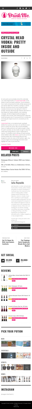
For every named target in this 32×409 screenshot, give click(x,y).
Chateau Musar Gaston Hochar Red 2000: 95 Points (16, 169)
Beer (2, 339)
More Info (15, 151)
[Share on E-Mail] (30, 58)
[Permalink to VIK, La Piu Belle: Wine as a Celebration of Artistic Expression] (27, 379)
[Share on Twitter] (24, 58)
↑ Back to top (16, 406)
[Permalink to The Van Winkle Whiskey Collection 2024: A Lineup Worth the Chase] (19, 367)
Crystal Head (4, 123)
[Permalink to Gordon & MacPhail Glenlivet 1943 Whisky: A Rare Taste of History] (8, 367)
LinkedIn (16, 228)
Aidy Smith (3, 166)
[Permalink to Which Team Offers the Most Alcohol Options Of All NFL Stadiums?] (27, 344)
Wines (13, 280)
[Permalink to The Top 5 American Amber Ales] (8, 344)
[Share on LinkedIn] (27, 58)
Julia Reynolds (4, 58)
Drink (3, 32)
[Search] (3, 8)
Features (7, 32)
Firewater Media (27, 403)
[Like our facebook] (17, 260)
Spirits (12, 32)
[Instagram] (20, 8)
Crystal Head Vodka (20, 100)
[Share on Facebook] (22, 58)
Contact (26, 151)
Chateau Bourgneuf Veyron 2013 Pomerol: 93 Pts (19, 296)
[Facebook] (17, 8)
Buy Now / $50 (13, 148)
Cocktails (4, 350)
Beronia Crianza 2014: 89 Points (16, 316)
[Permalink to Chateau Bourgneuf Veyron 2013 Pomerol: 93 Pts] (4, 298)
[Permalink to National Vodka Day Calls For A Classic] (19, 355)
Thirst (17, 32)
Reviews (18, 278)
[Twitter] (26, 8)
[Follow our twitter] (3, 260)
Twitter (9, 144)
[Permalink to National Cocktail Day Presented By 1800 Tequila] (8, 355)
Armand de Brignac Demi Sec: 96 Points (18, 306)
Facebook (3, 144)
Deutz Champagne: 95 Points (15, 286)
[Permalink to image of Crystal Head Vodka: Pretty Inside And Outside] (16, 70)
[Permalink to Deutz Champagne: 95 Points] (4, 288)
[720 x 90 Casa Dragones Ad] (16, 24)
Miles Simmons (4, 171)
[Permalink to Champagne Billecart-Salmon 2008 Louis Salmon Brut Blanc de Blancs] (19, 379)
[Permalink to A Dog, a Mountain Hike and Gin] (27, 367)
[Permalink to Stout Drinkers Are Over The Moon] (19, 344)
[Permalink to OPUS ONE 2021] (8, 379)
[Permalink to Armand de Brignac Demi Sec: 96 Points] (4, 308)
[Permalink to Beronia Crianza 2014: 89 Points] (4, 318)
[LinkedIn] (23, 8)
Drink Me (3, 162)
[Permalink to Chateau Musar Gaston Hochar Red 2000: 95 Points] (4, 277)
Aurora (17, 135)
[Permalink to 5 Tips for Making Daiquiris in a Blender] (27, 355)
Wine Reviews (24, 278)
